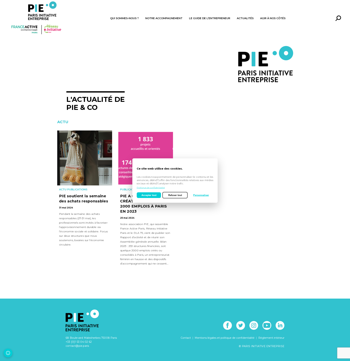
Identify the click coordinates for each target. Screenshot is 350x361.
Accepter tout (148, 195)
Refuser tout (175, 195)
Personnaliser (201, 195)
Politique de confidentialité (151, 187)
